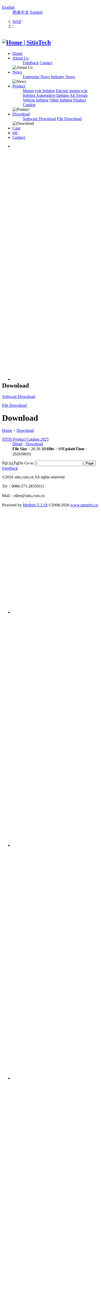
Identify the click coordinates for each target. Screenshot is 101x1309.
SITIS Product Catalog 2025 (25, 439)
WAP (16, 21)
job (15, 132)
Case (16, 128)
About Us (20, 58)
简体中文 (20, 12)
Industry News (63, 77)
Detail (17, 444)
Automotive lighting (52, 95)
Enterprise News (36, 77)
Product (18, 86)
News (17, 72)
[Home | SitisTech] (26, 42)
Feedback (31, 63)
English (8, 7)
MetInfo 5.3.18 (35, 505)
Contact (46, 63)
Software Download (39, 119)
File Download (69, 119)
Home (17, 53)
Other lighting (61, 100)
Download (21, 114)
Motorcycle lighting (39, 91)
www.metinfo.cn (84, 505)
